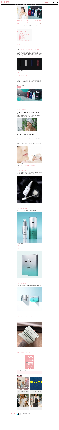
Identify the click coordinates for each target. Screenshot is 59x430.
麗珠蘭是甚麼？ (21, 33)
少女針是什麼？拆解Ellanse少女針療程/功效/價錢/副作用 (27, 165)
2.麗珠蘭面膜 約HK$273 (22, 38)
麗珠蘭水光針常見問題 (21, 35)
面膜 (23, 370)
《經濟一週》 (29, 413)
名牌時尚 (20, 4)
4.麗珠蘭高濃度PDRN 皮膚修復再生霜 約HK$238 (25, 40)
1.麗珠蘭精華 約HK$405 (22, 37)
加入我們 (42, 4)
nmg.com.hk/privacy (28, 364)
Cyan (38, 23)
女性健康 (31, 4)
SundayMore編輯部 (31, 409)
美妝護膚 (16, 4)
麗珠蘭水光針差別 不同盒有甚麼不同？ (24, 34)
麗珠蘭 (25, 370)
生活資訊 (34, 4)
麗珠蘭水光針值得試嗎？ (22, 36)
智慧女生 (27, 4)
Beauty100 (38, 4)
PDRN (25, 52)
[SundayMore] (5, 2)
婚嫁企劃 (24, 4)
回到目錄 (18, 72)
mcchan (18, 409)
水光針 (20, 370)
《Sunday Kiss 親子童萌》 (24, 413)
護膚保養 (18, 23)
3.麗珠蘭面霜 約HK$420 (22, 39)
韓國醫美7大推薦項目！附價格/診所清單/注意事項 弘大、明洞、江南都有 (29, 49)
